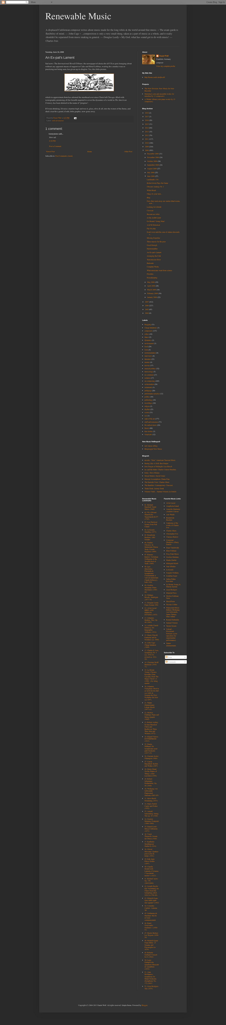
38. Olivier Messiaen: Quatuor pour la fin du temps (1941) (151, 852)
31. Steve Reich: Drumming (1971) (151, 799)
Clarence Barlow (172, 537)
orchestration (149, 384)
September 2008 (153, 165)
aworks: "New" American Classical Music (160, 460)
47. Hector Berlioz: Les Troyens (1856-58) (152, 935)
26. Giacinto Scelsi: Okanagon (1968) (152, 757)
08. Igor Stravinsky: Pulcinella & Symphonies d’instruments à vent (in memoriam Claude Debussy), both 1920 (151, 574)
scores (147, 412)
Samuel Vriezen (172, 622)
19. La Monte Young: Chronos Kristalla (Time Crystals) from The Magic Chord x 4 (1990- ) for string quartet (151, 676)
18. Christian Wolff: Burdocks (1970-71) (152, 664)
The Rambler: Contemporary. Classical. (159, 485)
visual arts (148, 434)
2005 (147, 309)
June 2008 (151, 176)
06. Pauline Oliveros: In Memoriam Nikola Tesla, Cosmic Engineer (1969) (151, 547)
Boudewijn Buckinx (170, 518)
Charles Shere (171, 530)
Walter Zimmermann (171, 644)
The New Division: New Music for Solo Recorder (159, 89)
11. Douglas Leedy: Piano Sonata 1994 (152, 603)
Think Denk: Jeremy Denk (154, 488)
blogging (148, 324)
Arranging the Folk (154, 256)
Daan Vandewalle (172, 547)
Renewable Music (78, 16)
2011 (147, 139)
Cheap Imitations (151, 327)
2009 (147, 146)
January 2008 (152, 297)
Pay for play (151, 228)
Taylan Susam (171, 626)
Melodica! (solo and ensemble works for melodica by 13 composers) (159, 95)
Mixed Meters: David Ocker (155, 476)
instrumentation (150, 352)
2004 (147, 313)
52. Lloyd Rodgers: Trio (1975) (152, 987)
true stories (149, 431)
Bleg (148, 197)
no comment (149, 374)
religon (147, 406)
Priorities (150, 274)
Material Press (171, 593)
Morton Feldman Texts (172, 597)
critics (147, 334)
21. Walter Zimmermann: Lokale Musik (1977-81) (150, 705)
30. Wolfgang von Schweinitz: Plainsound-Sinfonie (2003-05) (152, 791)
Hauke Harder (171, 560)
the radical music (151, 425)
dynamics (148, 340)
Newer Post (50, 151)
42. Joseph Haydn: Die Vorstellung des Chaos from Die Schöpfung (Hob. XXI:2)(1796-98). (152, 890)
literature (148, 359)
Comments (171, 662)
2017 (147, 116)
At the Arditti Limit (154, 217)
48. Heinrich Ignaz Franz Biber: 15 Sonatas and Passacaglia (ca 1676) (151, 945)
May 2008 (151, 282)
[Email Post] (75, 118)
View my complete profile (165, 66)
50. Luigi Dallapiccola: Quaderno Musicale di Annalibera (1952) (152, 964)
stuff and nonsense (58, 121)
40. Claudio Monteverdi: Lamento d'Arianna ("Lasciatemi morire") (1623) (151, 871)
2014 (147, 127)
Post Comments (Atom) (64, 156)
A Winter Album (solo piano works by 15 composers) (160, 100)
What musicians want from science (159, 270)
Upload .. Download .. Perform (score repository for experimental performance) (171, 634)
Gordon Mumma (172, 557)
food (146, 346)
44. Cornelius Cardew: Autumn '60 (151, 907)
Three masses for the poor (156, 241)
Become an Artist (153, 214)
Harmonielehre (152, 248)
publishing (148, 400)
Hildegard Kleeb (172, 563)
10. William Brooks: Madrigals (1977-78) (151, 597)
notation (147, 378)
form (146, 349)
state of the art (150, 418)
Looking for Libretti (154, 207)
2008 (147, 150)
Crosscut (150, 210)
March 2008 (152, 289)
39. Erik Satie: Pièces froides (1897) (150, 861)
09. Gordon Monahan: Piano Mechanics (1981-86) (151, 588)
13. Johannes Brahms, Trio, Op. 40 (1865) (151, 620)
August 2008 (152, 168)
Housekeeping (152, 277)
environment (149, 343)
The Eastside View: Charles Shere (157, 482)
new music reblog (151, 446)
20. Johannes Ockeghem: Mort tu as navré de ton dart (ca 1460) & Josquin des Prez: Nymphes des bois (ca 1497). (152, 693)
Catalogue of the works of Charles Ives (172, 525)
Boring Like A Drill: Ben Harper (156, 463)
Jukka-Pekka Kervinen (171, 580)
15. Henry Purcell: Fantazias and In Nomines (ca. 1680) (152, 637)
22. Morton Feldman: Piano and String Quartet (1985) (152, 715)
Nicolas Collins (171, 604)
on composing (150, 381)
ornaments (148, 387)
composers (148, 330)
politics (147, 396)
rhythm (147, 409)
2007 (147, 301)
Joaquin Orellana (172, 572)
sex (146, 415)
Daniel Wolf (164, 56)
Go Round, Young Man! (156, 221)
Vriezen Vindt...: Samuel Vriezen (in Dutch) (160, 491)
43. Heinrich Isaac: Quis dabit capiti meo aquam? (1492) (152, 900)
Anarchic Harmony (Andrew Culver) (173, 510)
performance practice (152, 393)
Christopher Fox (172, 533)
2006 (147, 305)
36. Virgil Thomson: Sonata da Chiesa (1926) (151, 836)
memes (147, 362)
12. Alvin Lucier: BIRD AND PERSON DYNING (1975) (151, 611)
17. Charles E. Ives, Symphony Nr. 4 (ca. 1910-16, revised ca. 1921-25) (152, 654)
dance (147, 337)
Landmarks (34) (153, 179)
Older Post (128, 151)
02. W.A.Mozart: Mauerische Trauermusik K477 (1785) (151, 515)
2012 (147, 135)
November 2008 (153, 157)
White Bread (151, 190)
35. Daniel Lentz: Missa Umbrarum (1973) (151, 828)
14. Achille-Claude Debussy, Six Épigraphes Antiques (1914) (151, 628)
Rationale (150, 263)
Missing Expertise (153, 238)
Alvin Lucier (170, 503)
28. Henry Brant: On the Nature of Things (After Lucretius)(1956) (151, 772)
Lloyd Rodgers (171, 589)
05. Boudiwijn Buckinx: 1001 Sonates (150, 537)
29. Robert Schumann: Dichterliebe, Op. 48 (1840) (151, 782)
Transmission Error (154, 259)
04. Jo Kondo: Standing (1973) (150, 530)
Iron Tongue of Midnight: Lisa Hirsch (158, 466)
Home (89, 151)
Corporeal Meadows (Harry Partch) (172, 542)
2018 (147, 113)
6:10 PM (52, 141)
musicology (149, 371)
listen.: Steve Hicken (152, 472)
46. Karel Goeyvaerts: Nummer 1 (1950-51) (151, 926)
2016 (147, 120)
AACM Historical (153, 225)
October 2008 (152, 161)
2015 (147, 124)
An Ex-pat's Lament (154, 252)
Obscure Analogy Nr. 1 (155, 186)
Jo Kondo (169, 569)
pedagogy (148, 390)
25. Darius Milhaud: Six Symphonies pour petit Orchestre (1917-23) (151, 748)
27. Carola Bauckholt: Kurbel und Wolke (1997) (151, 763)
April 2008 (151, 285)
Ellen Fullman (171, 550)
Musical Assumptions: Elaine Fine (157, 479)
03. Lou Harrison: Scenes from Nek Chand (151, 524)
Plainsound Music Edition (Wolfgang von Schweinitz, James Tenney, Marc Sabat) (173, 612)
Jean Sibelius (171, 566)
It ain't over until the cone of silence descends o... (163, 233)
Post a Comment (55, 146)
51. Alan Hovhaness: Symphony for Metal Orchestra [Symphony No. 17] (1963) (150, 977)
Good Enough (152, 245)
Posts (169, 657)
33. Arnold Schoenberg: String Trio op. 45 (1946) (152, 813)
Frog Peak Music (172, 554)
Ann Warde (170, 514)
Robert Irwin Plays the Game (157, 183)
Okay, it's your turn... (154, 194)
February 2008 (152, 293)
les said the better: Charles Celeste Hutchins (160, 469)
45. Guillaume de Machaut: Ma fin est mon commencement (151, 916)
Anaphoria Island (172, 506)
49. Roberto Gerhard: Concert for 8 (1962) (151, 954)
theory (147, 428)
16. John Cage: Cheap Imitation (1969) (150, 644)
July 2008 (151, 172)
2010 (147, 143)
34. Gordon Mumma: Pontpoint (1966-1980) (152, 821)
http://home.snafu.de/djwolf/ (155, 77)
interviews (148, 356)
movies (147, 365)
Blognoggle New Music (153, 449)
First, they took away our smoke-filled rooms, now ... (163, 202)
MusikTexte (170, 601)
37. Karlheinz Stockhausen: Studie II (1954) (150, 843)
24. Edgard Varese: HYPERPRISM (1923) (151, 738)
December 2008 (153, 153)
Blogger (144, 1005)
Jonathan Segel (171, 575)
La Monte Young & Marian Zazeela (173, 585)
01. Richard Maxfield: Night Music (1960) (150, 506)
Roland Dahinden (172, 619)
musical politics (150, 368)
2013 (147, 131)
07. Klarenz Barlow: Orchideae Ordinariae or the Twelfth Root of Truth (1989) (151, 559)
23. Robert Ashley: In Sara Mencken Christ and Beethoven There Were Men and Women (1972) (151, 728)
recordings (148, 403)
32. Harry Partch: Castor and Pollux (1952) (151, 805)
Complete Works (153, 266)
